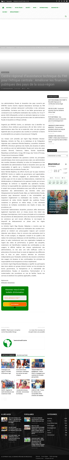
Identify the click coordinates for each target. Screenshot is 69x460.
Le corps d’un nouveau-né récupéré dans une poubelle (36, 331)
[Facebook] (57, 1)
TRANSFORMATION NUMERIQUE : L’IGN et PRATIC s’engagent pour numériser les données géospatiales (38, 373)
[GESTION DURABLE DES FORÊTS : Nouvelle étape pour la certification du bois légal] (4, 419)
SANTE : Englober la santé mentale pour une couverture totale (7, 391)
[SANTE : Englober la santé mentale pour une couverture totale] (7, 384)
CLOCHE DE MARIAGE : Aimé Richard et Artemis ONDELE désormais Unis (38, 419)
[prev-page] (2, 399)
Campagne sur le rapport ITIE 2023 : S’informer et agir (6, 371)
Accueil (3, 47)
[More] (35, 97)
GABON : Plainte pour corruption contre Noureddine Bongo (10, 331)
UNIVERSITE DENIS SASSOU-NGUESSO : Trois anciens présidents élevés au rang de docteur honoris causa (56, 128)
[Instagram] (59, 1)
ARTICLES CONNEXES (8, 355)
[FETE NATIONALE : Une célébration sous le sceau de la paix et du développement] (4, 437)
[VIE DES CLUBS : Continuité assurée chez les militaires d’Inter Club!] (4, 429)
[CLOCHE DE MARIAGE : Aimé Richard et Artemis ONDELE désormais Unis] (27, 419)
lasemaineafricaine (8, 88)
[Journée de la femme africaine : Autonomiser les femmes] (23, 384)
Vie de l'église (54, 199)
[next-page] (5, 399)
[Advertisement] (34, 32)
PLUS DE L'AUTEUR (22, 355)
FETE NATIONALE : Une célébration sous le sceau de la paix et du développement (57, 119)
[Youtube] (67, 1)
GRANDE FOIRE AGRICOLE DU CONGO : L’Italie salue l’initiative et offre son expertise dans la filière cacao (58, 138)
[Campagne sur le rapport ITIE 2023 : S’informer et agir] (7, 363)
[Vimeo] (64, 1)
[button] (66, 16)
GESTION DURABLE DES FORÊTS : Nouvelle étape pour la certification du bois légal (57, 102)
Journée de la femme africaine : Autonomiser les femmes (22, 391)
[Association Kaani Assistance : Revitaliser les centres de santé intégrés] (23, 363)
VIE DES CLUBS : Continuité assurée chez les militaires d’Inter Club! (56, 110)
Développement (11, 47)
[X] (62, 1)
